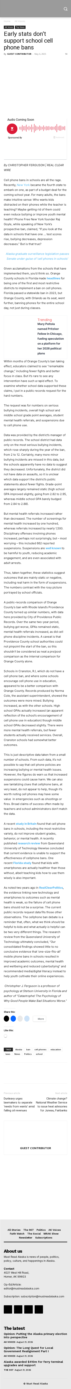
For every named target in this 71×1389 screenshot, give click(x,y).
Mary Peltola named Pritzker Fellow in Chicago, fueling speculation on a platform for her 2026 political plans (50, 338)
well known (53, 548)
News (17, 1054)
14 (66, 53)
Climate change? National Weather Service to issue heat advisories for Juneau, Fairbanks (51, 1104)
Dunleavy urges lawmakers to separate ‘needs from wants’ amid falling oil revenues (19, 1104)
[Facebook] (7, 62)
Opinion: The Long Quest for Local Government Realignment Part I (28, 1349)
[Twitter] (16, 62)
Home (7, 21)
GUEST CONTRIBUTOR (19, 53)
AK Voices (20, 21)
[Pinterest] (25, 62)
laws (7, 1054)
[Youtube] (39, 1309)
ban (28, 1049)
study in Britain (26, 823)
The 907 (8, 1370)
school (39, 1054)
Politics (28, 1054)
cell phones (40, 1049)
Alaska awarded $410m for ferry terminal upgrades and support (33, 1363)
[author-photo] (36, 1142)
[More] (43, 62)
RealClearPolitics (51, 887)
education (56, 1049)
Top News (20, 27)
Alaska (18, 1049)
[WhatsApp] (33, 62)
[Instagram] (18, 1309)
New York (23, 185)
